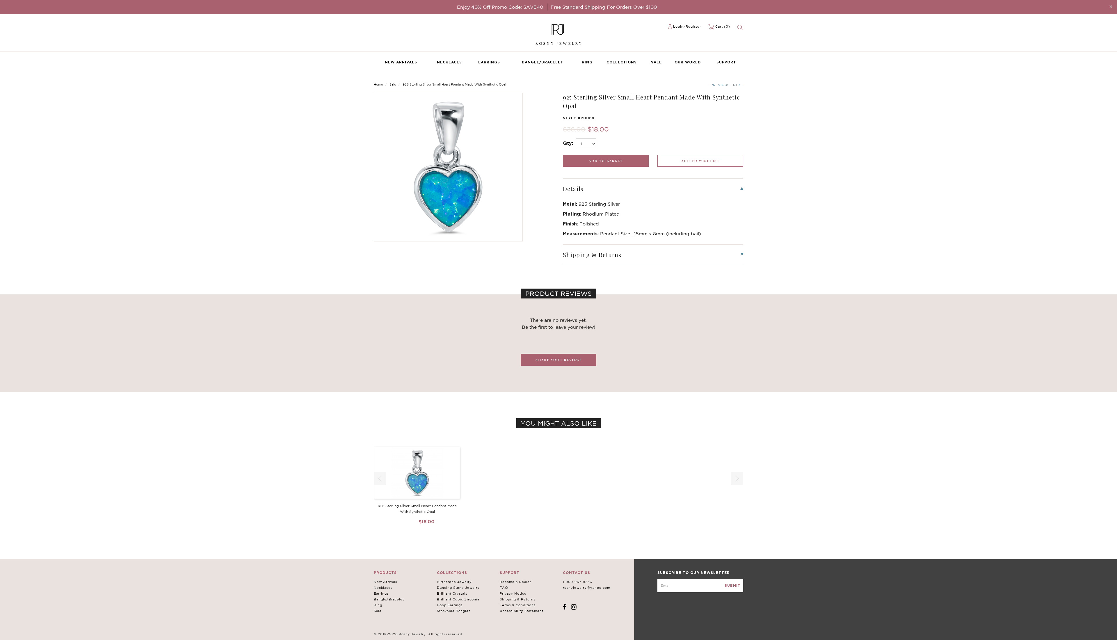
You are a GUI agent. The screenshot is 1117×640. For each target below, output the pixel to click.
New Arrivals (401, 62)
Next (738, 85)
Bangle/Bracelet (542, 62)
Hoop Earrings (450, 605)
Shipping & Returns (517, 599)
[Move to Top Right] (50, 632)
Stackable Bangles (453, 611)
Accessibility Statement (521, 611)
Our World (688, 62)
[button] (737, 478)
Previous (720, 85)
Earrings (489, 62)
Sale (656, 62)
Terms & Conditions (518, 605)
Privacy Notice (513, 593)
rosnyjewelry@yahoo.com (586, 587)
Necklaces (449, 62)
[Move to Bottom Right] (50, 635)
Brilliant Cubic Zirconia (458, 599)
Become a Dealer (515, 582)
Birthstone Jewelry (454, 582)
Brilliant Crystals (452, 593)
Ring (587, 62)
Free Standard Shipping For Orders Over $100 (604, 7)
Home (378, 84)
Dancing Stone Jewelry (458, 587)
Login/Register (687, 26)
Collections (621, 62)
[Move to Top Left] (47, 632)
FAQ (504, 587)
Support (726, 62)
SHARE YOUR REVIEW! (558, 360)
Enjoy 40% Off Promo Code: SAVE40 (500, 7)
